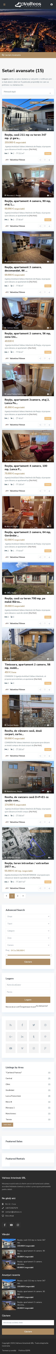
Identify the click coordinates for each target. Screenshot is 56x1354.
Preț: (8, 950)
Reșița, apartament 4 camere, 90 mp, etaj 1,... (28, 202)
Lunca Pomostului (14, 262)
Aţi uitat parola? (42, 1006)
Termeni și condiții (9, 1350)
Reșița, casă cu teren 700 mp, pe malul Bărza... (25, 600)
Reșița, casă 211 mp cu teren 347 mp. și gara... (25, 136)
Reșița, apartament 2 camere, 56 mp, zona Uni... (28, 335)
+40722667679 (11, 1208)
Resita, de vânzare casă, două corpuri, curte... (23, 732)
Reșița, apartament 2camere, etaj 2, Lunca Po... (27, 401)
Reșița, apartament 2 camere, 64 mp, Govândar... (28, 533)
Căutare (28, 962)
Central (10, 129)
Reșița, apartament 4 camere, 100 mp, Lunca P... (26, 467)
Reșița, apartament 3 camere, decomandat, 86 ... (23, 268)
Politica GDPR (24, 1350)
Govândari (11, 858)
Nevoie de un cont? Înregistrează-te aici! (21, 1007)
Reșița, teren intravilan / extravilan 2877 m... (27, 864)
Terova (9, 1119)
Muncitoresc (11, 791)
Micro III (10, 526)
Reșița (16, 129)
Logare (28, 999)
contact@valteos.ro (13, 1212)
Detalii (47, 153)
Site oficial (9, 1216)
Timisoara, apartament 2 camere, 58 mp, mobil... (27, 666)
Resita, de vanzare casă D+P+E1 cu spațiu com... (26, 798)
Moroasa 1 (11, 195)
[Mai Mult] (33, 149)
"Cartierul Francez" (14, 1072)
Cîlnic (9, 593)
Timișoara (10, 659)
